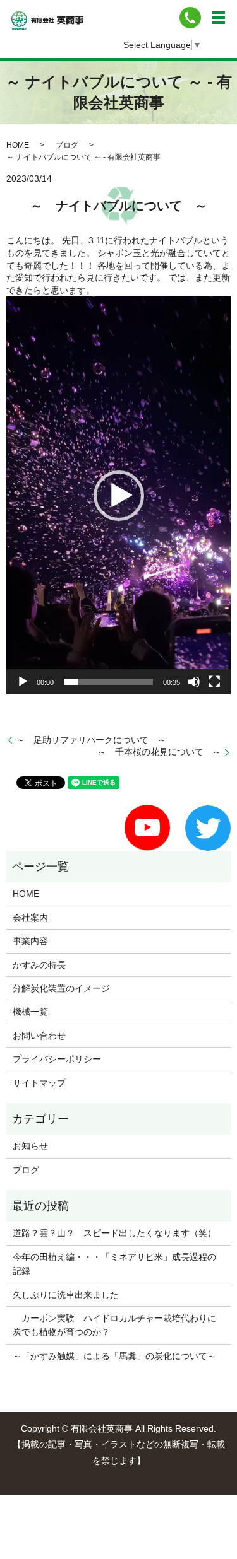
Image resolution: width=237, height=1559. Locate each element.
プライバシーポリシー (57, 1059)
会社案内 (30, 918)
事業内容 (30, 941)
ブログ (67, 145)
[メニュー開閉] (218, 17)
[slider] (108, 682)
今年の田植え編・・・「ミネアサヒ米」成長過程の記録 (114, 1264)
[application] (118, 495)
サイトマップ (39, 1083)
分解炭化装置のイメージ (61, 988)
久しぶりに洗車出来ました (66, 1295)
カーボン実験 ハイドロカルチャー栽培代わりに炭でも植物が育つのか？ (114, 1325)
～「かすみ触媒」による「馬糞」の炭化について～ (114, 1356)
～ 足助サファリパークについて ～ (91, 740)
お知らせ (30, 1146)
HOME (17, 145)
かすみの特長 (39, 965)
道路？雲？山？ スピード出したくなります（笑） (114, 1233)
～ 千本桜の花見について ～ (159, 752)
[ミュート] (194, 681)
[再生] (22, 681)
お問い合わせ (39, 1036)
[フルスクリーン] (214, 681)
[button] (119, 495)
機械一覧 (30, 1012)
